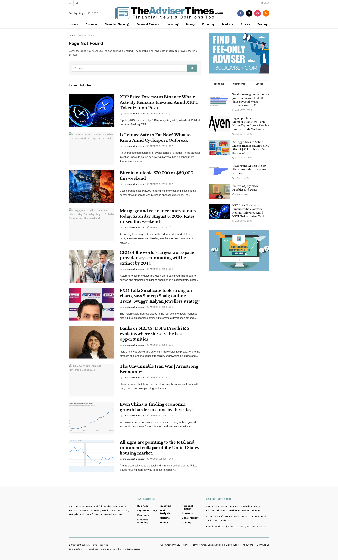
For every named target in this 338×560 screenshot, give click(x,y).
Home (74, 24)
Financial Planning (117, 24)
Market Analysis (165, 512)
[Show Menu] (70, 3)
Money (190, 24)
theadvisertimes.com (134, 113)
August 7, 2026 (158, 415)
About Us (248, 544)
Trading (262, 24)
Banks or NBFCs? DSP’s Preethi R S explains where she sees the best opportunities (154, 334)
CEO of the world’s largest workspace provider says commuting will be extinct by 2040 (157, 258)
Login (266, 3)
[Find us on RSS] (266, 13)
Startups (187, 513)
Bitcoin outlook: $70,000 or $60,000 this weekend (236, 526)
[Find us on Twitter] (249, 13)
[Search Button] (77, 3)
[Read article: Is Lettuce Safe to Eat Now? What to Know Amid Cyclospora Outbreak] (91, 148)
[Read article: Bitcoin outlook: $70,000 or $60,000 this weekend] (91, 186)
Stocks (245, 24)
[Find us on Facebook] (240, 13)
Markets (227, 24)
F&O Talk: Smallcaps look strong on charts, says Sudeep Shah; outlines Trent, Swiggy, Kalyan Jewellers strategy (159, 296)
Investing (173, 24)
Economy (208, 24)
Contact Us (263, 544)
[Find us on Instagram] (257, 13)
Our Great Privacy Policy (173, 544)
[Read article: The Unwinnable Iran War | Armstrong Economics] (91, 380)
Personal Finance (147, 24)
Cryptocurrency (147, 510)
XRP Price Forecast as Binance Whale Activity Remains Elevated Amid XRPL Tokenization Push (159, 102)
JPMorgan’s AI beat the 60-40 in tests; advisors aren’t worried (249, 169)
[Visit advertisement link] (239, 53)
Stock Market (190, 517)
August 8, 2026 (158, 113)
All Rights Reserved (97, 545)
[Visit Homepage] (169, 13)
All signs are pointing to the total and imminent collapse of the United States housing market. (159, 448)
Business (91, 24)
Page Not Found (86, 35)
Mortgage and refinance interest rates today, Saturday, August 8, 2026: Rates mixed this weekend (158, 216)
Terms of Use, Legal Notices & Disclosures (215, 544)
